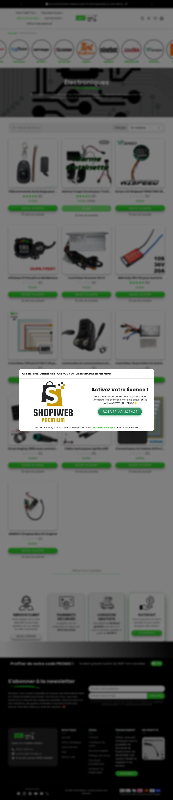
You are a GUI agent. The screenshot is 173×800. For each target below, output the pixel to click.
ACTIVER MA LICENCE (120, 411)
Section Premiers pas (104, 427)
